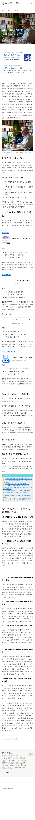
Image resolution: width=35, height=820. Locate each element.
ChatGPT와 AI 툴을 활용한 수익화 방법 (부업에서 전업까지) (17, 488)
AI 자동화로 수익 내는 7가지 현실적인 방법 (18, 485)
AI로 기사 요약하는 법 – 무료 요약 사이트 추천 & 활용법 (17, 481)
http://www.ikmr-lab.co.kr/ (11, 52)
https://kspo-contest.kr (10, 65)
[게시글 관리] (10, 738)
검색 (27, 3)
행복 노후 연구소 (11, 3)
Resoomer (6, 314)
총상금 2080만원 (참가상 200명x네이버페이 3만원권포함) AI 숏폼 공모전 (17, 71)
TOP (31, 789)
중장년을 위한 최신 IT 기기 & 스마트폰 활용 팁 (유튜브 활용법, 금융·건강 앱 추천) (16, 491)
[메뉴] (31, 3)
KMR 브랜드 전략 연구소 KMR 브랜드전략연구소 (12, 55)
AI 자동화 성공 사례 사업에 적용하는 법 (17, 484)
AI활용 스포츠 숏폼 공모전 (13, 68)
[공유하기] (7, 738)
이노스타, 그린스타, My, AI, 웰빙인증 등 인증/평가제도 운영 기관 (12, 58)
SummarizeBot (8, 351)
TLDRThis (6, 274)
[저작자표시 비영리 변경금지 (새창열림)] (21, 738)
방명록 (16, 10)
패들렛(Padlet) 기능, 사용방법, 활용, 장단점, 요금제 (17, 496)
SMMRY (5, 232)
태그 (9, 10)
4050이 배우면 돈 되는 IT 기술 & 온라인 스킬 (18, 479)
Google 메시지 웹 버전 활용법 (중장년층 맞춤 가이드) (17, 500)
